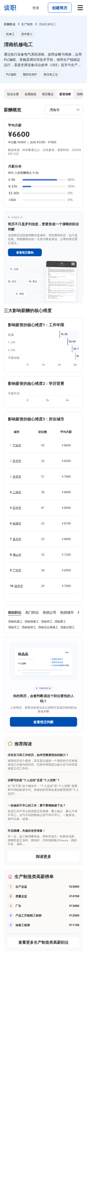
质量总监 (21, 896)
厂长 (18, 906)
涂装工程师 (22, 925)
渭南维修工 (31, 621)
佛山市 (17, 554)
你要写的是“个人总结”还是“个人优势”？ (34, 780)
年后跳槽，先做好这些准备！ (26, 830)
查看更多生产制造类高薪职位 (43, 942)
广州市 (17, 570)
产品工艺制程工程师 (28, 915)
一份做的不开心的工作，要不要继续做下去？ (37, 805)
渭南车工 (14, 627)
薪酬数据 (9, 24)
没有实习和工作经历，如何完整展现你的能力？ (38, 755)
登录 (35, 7)
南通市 (17, 523)
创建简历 (59, 8)
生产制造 (27, 24)
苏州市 (17, 508)
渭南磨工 (60, 621)
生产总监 (21, 886)
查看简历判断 (43, 721)
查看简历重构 (25, 252)
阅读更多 (43, 856)
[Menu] (80, 8)
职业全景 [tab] (13, 94)
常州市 (17, 461)
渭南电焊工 (29, 627)
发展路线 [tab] (30, 94)
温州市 (18, 586)
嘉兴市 (17, 539)
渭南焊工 (46, 621)
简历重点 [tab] (48, 94)
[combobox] (61, 109)
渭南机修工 (15, 621)
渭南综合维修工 (48, 627)
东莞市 (17, 476)
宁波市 (17, 445)
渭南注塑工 (67, 627)
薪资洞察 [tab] (65, 94)
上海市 (17, 492)
